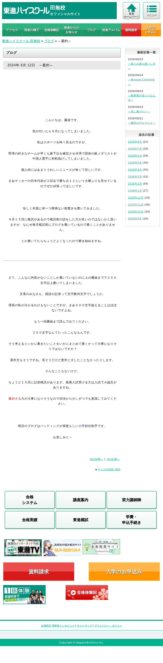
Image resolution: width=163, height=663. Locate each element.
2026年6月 (135, 155)
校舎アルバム (111, 30)
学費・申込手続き (131, 520)
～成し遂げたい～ (139, 111)
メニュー (152, 15)
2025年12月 (136, 197)
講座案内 (80, 500)
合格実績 (29, 520)
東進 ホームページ (131, 15)
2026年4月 (135, 169)
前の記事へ (96, 459)
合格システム (29, 500)
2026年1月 (135, 190)
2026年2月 (135, 183)
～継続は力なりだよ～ (142, 122)
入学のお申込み (124, 571)
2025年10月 (136, 211)
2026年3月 (135, 176)
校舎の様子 (31, 30)
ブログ (91, 30)
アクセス (12, 30)
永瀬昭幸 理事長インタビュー (58, 625)
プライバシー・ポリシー (108, 625)
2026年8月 (135, 141)
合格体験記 (51, 30)
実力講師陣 (131, 500)
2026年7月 (135, 148)
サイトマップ (84, 625)
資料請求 (131, 30)
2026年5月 (135, 162)
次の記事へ (113, 459)
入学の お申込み (151, 30)
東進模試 (80, 520)
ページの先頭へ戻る (109, 469)
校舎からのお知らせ (71, 30)
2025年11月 (136, 204)
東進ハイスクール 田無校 (21, 41)
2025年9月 (135, 218)
